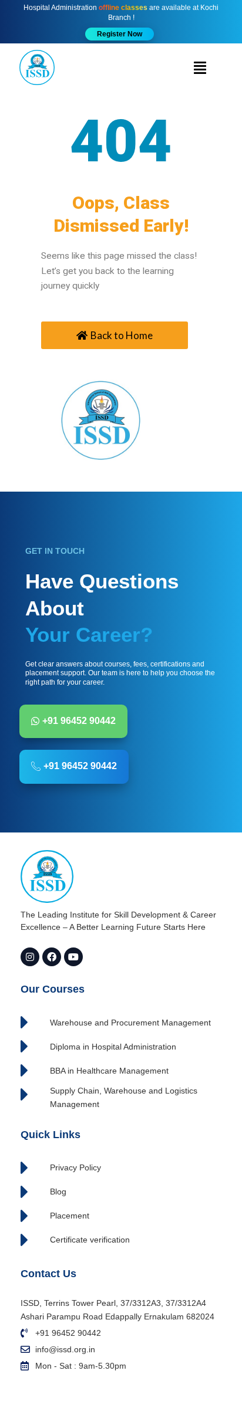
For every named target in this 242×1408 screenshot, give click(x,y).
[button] (119, 34)
